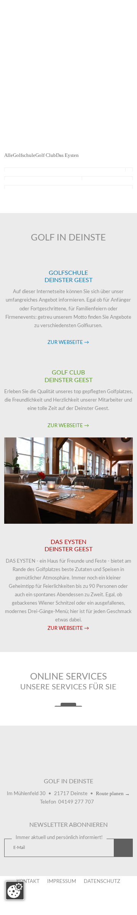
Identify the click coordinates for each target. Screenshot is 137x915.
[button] (123, 848)
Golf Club (45, 155)
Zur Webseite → (68, 342)
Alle (8, 155)
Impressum (61, 881)
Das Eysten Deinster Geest (99, 761)
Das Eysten (67, 155)
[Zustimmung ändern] (15, 890)
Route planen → (113, 793)
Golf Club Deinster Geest (68, 761)
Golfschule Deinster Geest (38, 761)
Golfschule (24, 155)
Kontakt (28, 881)
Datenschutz (102, 881)
